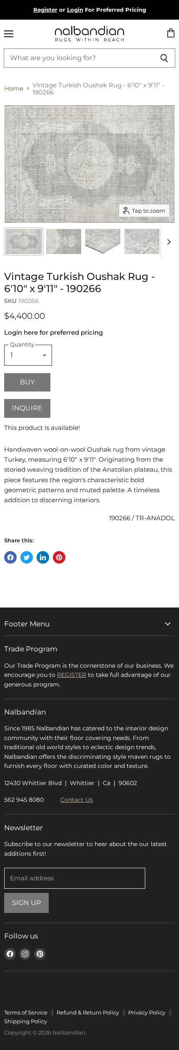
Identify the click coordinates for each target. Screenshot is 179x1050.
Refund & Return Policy (88, 1012)
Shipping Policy (25, 1021)
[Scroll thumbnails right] (167, 242)
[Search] (164, 58)
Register (45, 9)
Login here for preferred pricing (53, 332)
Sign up (26, 903)
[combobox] (78, 58)
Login (75, 9)
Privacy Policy (146, 1012)
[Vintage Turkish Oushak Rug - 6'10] (63, 241)
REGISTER (71, 675)
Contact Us (76, 799)
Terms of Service (25, 1012)
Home (13, 88)
